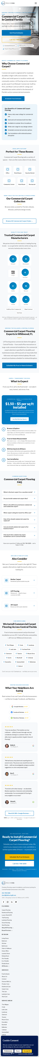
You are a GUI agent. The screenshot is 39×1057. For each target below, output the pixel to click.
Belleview (33, 662)
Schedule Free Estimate (13, 98)
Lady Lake (13, 649)
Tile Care (4, 991)
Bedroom (4, 941)
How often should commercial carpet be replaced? (16, 519)
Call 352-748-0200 (16, 40)
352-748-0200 (6, 893)
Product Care (5, 984)
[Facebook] (3, 902)
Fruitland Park (26, 649)
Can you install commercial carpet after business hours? (16, 527)
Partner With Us (6, 981)
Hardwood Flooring (7, 912)
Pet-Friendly (5, 958)
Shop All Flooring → (8, 927)
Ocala (21, 645)
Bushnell (19, 657)
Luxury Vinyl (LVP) (7, 915)
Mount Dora (31, 653)
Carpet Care (5, 989)
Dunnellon (8, 662)
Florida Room (5, 963)
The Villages (10, 645)
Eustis (9, 657)
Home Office (5, 951)
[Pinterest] (16, 902)
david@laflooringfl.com (9, 895)
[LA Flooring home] (8, 3)
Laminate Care (6, 994)
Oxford (20, 666)
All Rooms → (5, 966)
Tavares (19, 653)
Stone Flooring (6, 922)
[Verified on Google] (33, 746)
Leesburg (31, 645)
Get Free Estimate (16, 33)
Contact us (17, 671)
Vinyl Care (4, 996)
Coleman (30, 657)
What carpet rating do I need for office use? (17, 513)
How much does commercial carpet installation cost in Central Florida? (15, 535)
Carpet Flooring (6, 910)
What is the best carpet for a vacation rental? (18, 492)
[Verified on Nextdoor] (33, 802)
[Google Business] (11, 902)
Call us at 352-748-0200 (24, 543)
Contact (4, 979)
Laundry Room (6, 953)
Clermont (9, 653)
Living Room (5, 938)
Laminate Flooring (7, 920)
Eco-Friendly (5, 961)
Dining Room (5, 956)
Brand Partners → (7, 930)
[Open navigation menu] (36, 3)
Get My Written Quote (20, 419)
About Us (4, 976)
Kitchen (4, 943)
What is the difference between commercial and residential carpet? (18, 505)
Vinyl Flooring (5, 925)
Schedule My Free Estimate (19, 857)
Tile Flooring (5, 917)
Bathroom (4, 946)
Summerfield (20, 662)
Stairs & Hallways (7, 948)
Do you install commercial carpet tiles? (16, 498)
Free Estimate (5, 974)
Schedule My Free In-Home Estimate (19, 365)
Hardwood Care (6, 986)
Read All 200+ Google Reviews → (19, 813)
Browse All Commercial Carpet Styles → (19, 221)
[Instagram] (7, 902)
